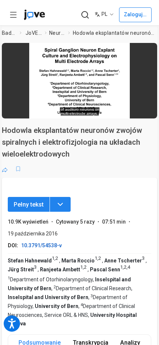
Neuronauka (57, 33)
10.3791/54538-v (41, 245)
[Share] (5, 169)
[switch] (92, 109)
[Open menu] (13, 15)
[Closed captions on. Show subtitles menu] (144, 109)
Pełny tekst (29, 204)
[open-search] (85, 15)
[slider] (49, 109)
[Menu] (60, 204)
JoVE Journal (34, 33)
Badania (9, 33)
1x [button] (129, 109)
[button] (149, 51)
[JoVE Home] (34, 15)
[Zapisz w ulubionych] (18, 169)
